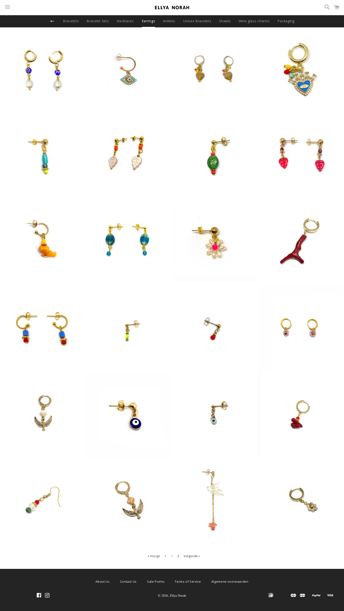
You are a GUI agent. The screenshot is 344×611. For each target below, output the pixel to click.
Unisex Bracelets (197, 21)
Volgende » (192, 556)
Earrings (148, 21)
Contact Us (128, 581)
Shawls (225, 21)
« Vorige (154, 556)
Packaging (286, 21)
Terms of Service (188, 581)
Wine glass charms (254, 21)
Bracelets (71, 21)
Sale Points (156, 581)
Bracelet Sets (98, 21)
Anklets (169, 21)
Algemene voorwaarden (230, 581)
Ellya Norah (178, 595)
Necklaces (125, 21)
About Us (102, 581)
